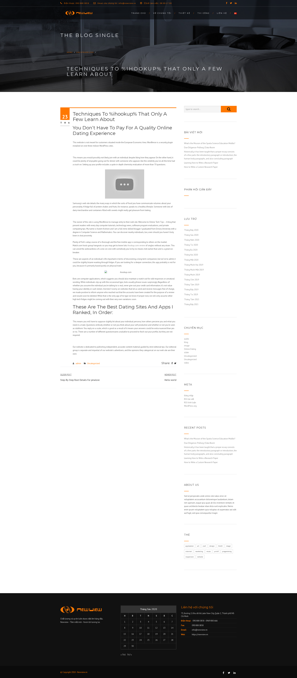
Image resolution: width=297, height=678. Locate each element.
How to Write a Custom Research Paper (201, 167)
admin (78, 363)
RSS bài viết (189, 399)
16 (132, 634)
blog (186, 342)
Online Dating (190, 349)
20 (164, 634)
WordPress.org (190, 406)
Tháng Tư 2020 (191, 245)
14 (172, 628)
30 (132, 646)
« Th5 (123, 654)
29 (125, 646)
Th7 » (129, 654)
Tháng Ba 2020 (190, 250)
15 (125, 634)
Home (70, 52)
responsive (189, 557)
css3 (204, 546)
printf (216, 551)
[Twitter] (175, 363)
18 (148, 634)
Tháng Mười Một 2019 (194, 269)
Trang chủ (138, 13)
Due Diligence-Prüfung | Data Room (199, 147)
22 (125, 640)
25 (148, 640)
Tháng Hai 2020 (191, 254)
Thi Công (204, 13)
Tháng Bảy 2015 (191, 304)
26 (156, 640)
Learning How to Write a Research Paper (201, 163)
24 (140, 640)
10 (140, 628)
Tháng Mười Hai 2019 (193, 265)
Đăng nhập (188, 395)
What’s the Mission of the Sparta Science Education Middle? (209, 143)
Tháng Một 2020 (191, 260)
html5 (220, 546)
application (189, 546)
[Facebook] (172, 363)
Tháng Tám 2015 (191, 299)
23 (132, 640)
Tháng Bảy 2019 (191, 289)
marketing (199, 551)
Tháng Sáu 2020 (191, 235)
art (198, 546)
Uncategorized (85, 52)
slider (186, 352)
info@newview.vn (199, 630)
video (186, 362)
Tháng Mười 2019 (192, 274)
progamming (227, 551)
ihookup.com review (136, 245)
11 (148, 628)
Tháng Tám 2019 (191, 284)
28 (172, 640)
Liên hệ (222, 13)
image (186, 345)
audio (186, 339)
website (200, 557)
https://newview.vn (200, 634)
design (212, 546)
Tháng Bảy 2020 (191, 230)
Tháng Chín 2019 (191, 279)
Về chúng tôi (162, 13)
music (209, 551)
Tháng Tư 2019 (191, 294)
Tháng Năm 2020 (191, 240)
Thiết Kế (184, 13)
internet (188, 551)
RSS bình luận (190, 402)
